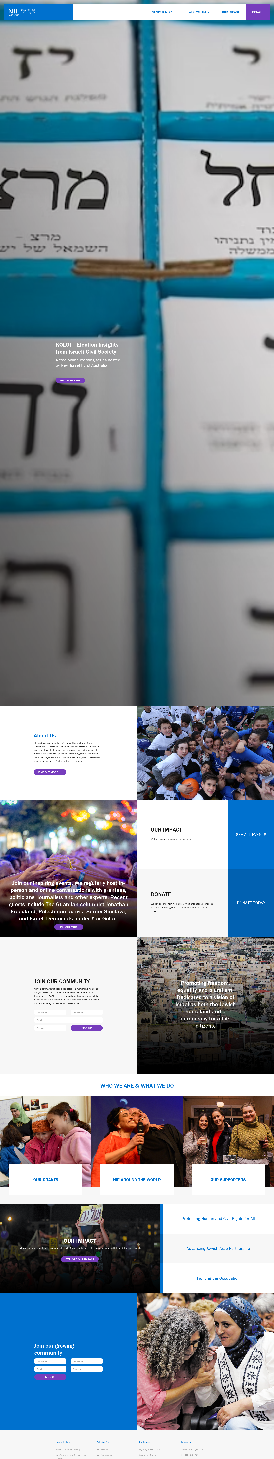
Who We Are (103, 1442)
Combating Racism (148, 1455)
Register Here (70, 380)
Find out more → (50, 772)
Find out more (68, 927)
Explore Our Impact (80, 1259)
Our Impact (230, 12)
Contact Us (186, 1442)
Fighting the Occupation (150, 1449)
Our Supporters (104, 1455)
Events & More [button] (162, 12)
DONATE (257, 12)
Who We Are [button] (198, 12)
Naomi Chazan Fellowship (68, 1449)
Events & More (63, 1442)
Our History (102, 1449)
